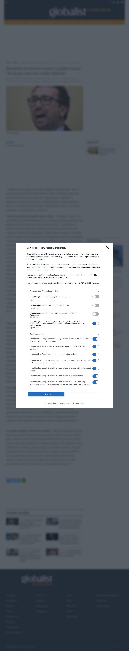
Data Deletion (50, 403)
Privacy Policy (78, 403)
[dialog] (64, 325)
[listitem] (64, 291)
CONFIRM (46, 394)
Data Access (64, 403)
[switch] (95, 296)
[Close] (108, 248)
